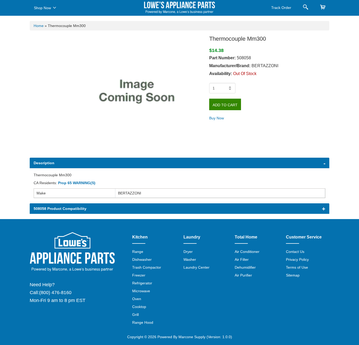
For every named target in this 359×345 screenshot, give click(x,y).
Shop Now (42, 8)
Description (44, 163)
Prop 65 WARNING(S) (76, 183)
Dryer (188, 252)
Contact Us (295, 252)
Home (39, 26)
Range (137, 252)
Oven (136, 299)
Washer (189, 259)
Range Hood (142, 322)
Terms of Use (297, 267)
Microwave (141, 291)
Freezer (138, 275)
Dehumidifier (245, 267)
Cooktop (139, 307)
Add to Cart (225, 105)
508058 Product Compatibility (60, 208)
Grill (135, 314)
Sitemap (293, 275)
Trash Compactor (146, 267)
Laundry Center (196, 267)
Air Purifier (243, 275)
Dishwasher (142, 259)
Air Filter (242, 259)
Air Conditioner (247, 252)
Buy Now (216, 118)
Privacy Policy (297, 259)
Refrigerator (142, 283)
